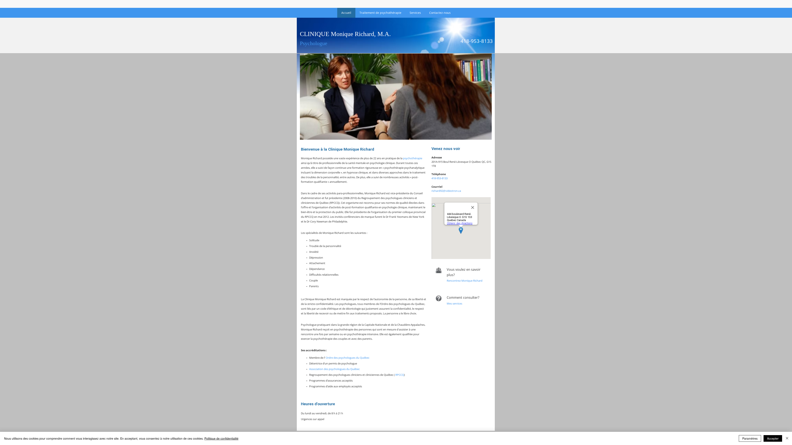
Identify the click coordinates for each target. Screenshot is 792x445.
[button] (396, 97)
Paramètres (750, 438)
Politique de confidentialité (221, 438)
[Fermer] (787, 438)
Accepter (773, 438)
